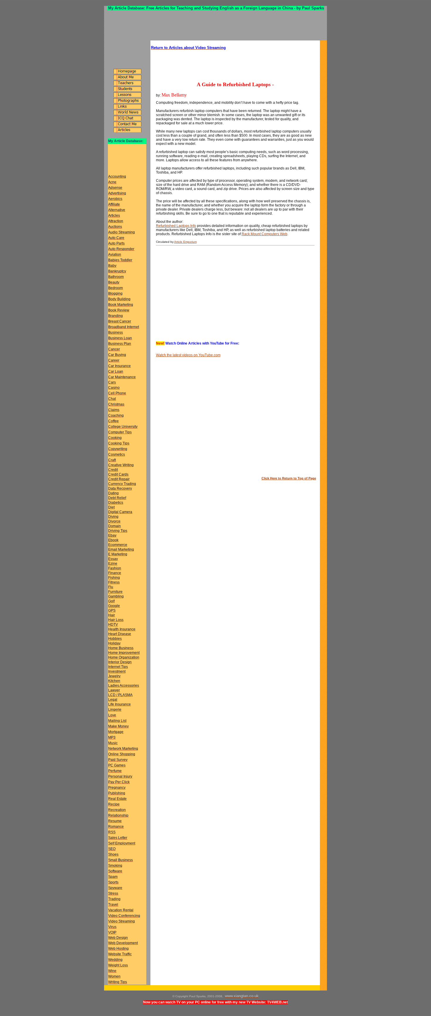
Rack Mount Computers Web (264, 234)
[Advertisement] (215, 25)
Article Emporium (185, 241)
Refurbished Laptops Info (176, 226)
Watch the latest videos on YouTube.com (188, 355)
